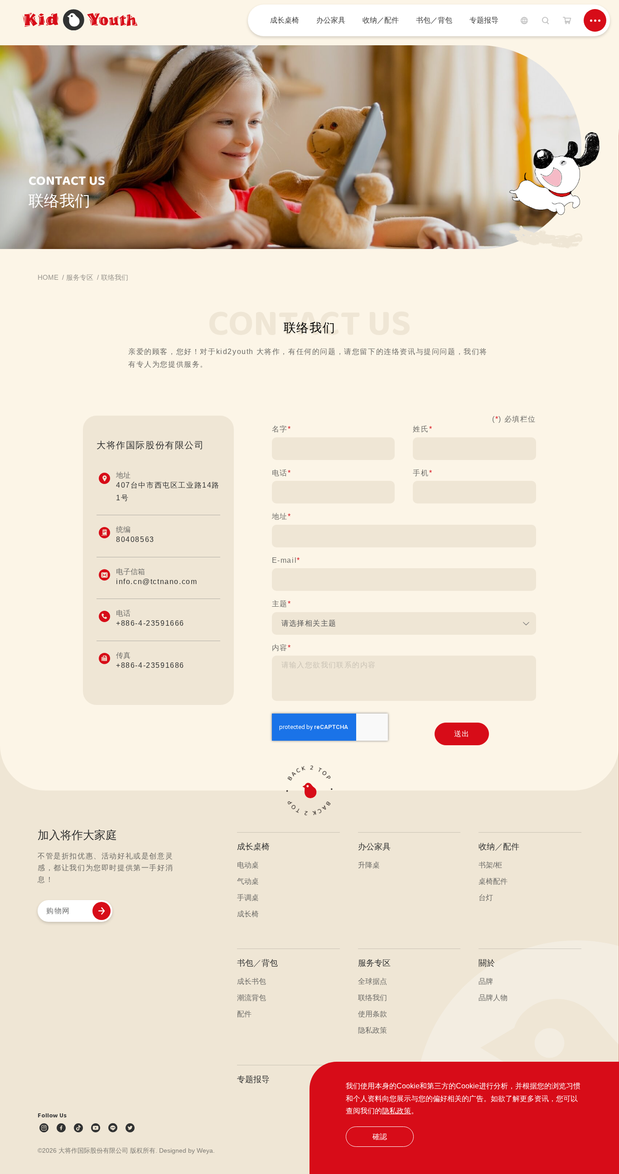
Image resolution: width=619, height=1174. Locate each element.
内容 (281, 648)
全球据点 (372, 981)
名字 (281, 429)
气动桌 (248, 881)
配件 (244, 1014)
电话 (281, 473)
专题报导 (253, 1079)
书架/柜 (490, 865)
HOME (48, 277)
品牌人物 (493, 997)
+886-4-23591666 (150, 623)
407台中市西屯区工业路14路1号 (168, 491)
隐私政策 (396, 1111)
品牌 (486, 981)
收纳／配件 (499, 846)
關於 (487, 963)
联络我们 (372, 997)
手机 (422, 473)
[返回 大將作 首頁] (80, 20)
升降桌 (369, 865)
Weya (205, 1150)
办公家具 (374, 846)
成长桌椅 (253, 846)
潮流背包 (251, 997)
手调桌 (248, 897)
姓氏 (422, 429)
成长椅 (248, 914)
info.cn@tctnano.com (156, 581)
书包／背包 (257, 963)
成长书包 (251, 981)
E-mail (286, 560)
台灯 (486, 897)
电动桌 (248, 865)
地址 (281, 516)
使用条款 (372, 1014)
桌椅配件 (493, 881)
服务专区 (374, 963)
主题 (281, 604)
